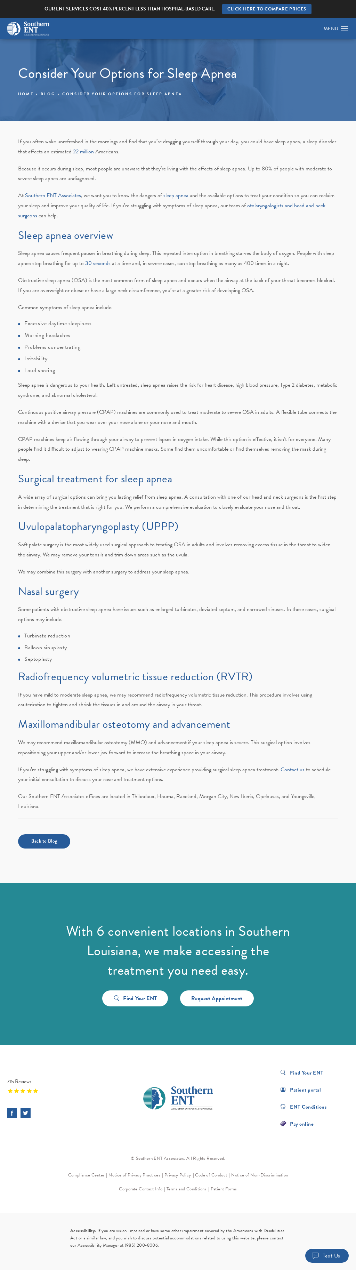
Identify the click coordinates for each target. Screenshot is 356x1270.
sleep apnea (175, 195)
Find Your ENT (140, 998)
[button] (344, 29)
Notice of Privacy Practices (134, 1175)
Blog (48, 94)
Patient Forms (224, 1188)
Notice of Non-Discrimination (259, 1175)
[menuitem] (12, 1113)
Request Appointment (217, 998)
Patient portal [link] (305, 1089)
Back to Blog (44, 841)
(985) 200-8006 (141, 1245)
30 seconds (98, 263)
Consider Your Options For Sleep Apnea (122, 94)
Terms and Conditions (187, 1188)
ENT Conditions (308, 1106)
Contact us (293, 769)
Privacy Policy (177, 1175)
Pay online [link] (302, 1123)
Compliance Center (86, 1175)
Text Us (331, 1256)
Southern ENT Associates (53, 195)
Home (26, 94)
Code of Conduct (211, 1175)
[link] (50, 1086)
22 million (83, 151)
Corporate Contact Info (140, 1188)
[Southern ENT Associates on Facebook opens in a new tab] (12, 1113)
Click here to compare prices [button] (266, 9)
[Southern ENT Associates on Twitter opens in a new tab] (26, 1113)
